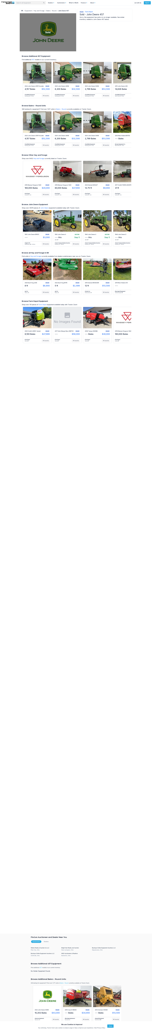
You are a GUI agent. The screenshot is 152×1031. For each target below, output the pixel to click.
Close (110, 1026)
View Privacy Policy (99, 1028)
